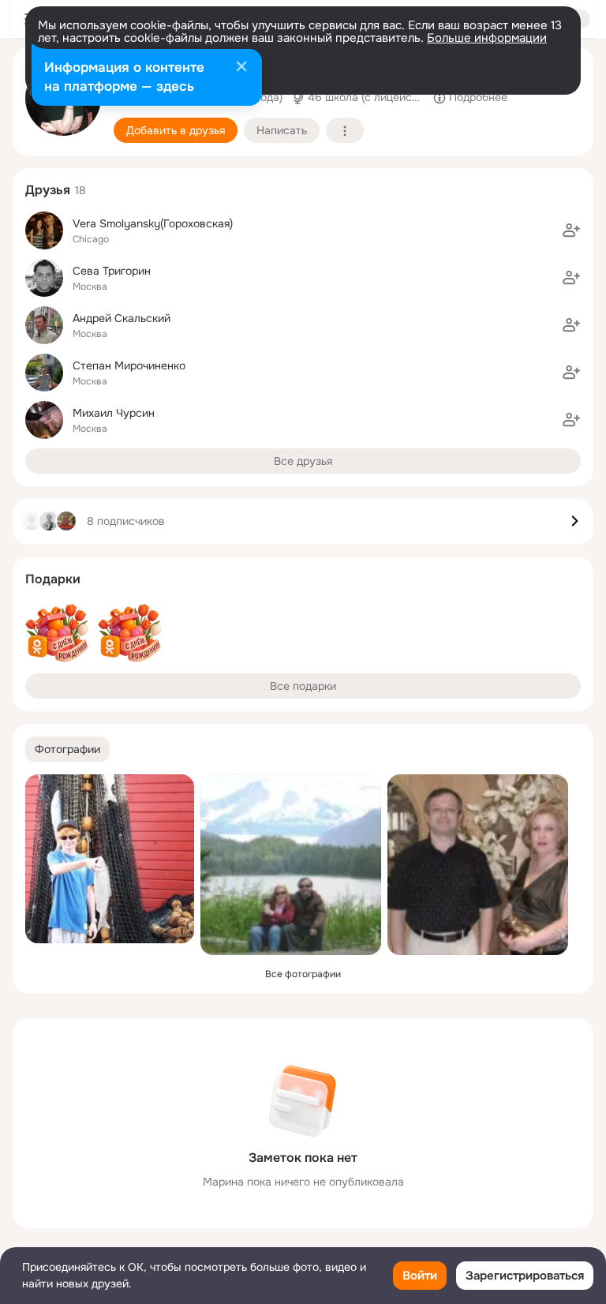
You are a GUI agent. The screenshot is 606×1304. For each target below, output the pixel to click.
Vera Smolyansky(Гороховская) (153, 223)
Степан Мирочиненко (129, 365)
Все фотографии (303, 974)
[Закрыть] (241, 67)
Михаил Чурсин (114, 413)
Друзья (47, 190)
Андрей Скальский (121, 318)
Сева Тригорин (112, 271)
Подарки (52, 579)
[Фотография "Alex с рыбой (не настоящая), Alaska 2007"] (109, 858)
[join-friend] (571, 230)
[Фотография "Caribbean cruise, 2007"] (477, 864)
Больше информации (487, 38)
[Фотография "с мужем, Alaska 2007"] (290, 864)
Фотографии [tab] (67, 749)
